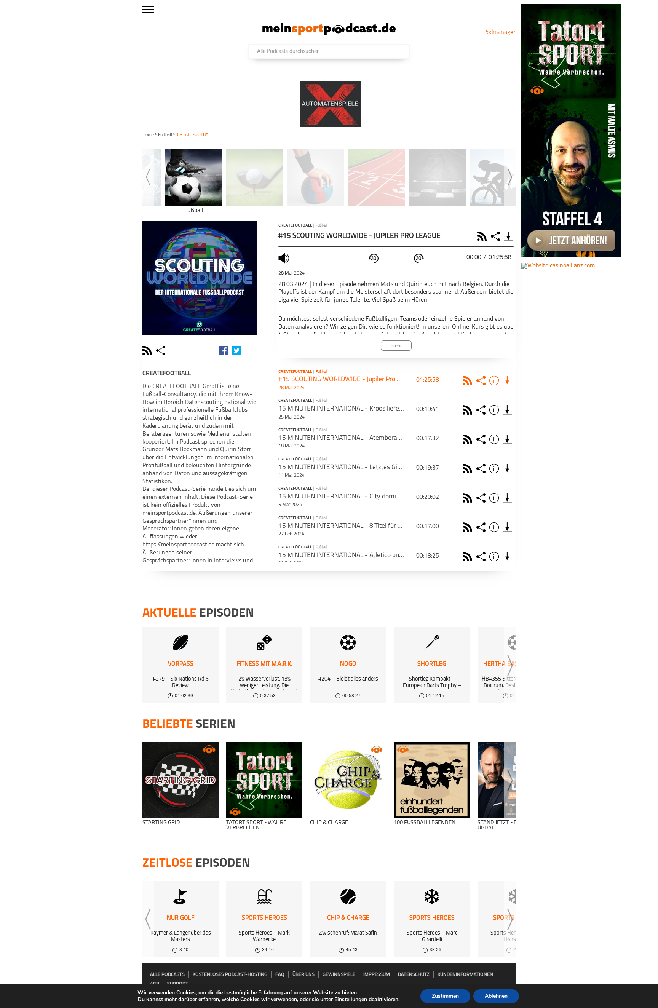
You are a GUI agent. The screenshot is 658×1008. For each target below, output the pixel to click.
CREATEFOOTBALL (295, 226)
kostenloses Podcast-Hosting (230, 974)
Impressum (376, 974)
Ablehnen (496, 996)
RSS (483, 236)
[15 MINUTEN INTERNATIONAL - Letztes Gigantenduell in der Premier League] (507, 468)
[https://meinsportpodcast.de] (329, 33)
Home (148, 135)
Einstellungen (350, 999)
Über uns (303, 974)
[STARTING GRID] (180, 780)
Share (496, 236)
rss (148, 350)
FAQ (279, 974)
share (161, 350)
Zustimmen (445, 996)
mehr (396, 345)
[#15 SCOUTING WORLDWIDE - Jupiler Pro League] (507, 380)
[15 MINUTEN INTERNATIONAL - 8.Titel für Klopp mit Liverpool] (507, 527)
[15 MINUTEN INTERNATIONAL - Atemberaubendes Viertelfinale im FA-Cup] (507, 439)
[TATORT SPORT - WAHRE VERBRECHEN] (264, 780)
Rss (468, 380)
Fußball (165, 135)
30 (373, 258)
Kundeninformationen (465, 974)
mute (284, 258)
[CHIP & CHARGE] (348, 780)
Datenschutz (414, 974)
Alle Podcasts (167, 974)
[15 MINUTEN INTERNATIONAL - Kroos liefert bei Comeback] (507, 410)
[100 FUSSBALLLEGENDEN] (432, 780)
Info (495, 380)
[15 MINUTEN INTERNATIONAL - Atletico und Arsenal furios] (507, 556)
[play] (396, 258)
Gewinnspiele (339, 974)
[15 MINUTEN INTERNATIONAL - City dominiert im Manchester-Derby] (507, 498)
